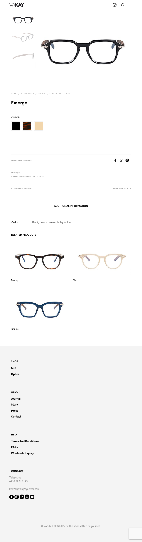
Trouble (14, 329)
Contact (16, 416)
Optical (42, 94)
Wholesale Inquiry (22, 453)
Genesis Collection (60, 94)
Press (14, 410)
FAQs (14, 447)
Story (14, 404)
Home (14, 94)
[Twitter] (122, 161)
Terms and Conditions (25, 441)
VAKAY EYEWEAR (54, 526)
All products (27, 94)
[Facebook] (117, 161)
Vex (75, 280)
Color (15, 118)
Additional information (71, 206)
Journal (16, 398)
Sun (13, 368)
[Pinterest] (128, 161)
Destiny (14, 280)
